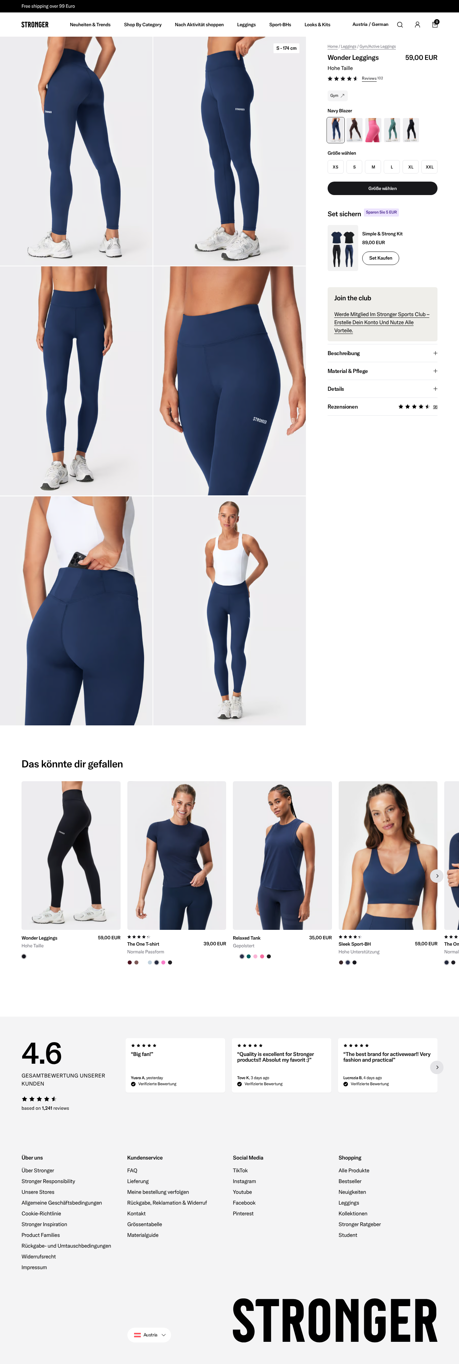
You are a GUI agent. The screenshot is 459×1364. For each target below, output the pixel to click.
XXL (429, 166)
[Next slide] (437, 876)
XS (335, 166)
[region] (229, 876)
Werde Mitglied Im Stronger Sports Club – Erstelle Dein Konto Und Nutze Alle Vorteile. (381, 322)
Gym (334, 95)
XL (410, 166)
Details (336, 388)
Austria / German (370, 24)
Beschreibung (344, 353)
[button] (382, 79)
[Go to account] (417, 24)
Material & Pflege (348, 371)
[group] (71, 876)
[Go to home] (35, 24)
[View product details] (71, 944)
